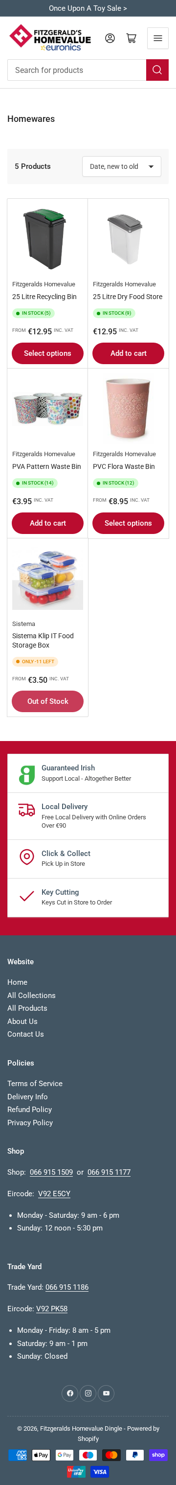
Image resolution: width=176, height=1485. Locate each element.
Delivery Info (27, 1096)
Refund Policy (29, 1109)
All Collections (31, 995)
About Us (22, 1021)
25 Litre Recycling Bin (44, 297)
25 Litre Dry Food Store (127, 297)
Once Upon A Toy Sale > (88, 8)
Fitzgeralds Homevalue (43, 284)
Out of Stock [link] (47, 701)
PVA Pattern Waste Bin (46, 466)
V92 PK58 (51, 1308)
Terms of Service (35, 1083)
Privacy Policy (30, 1122)
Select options (47, 353)
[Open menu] (158, 38)
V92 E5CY (54, 1193)
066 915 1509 (51, 1172)
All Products (27, 1008)
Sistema (23, 623)
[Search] (157, 70)
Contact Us (25, 1034)
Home (17, 982)
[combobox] (88, 70)
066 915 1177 (109, 1172)
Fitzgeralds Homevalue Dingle (81, 1428)
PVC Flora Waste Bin (124, 466)
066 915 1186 (66, 1287)
